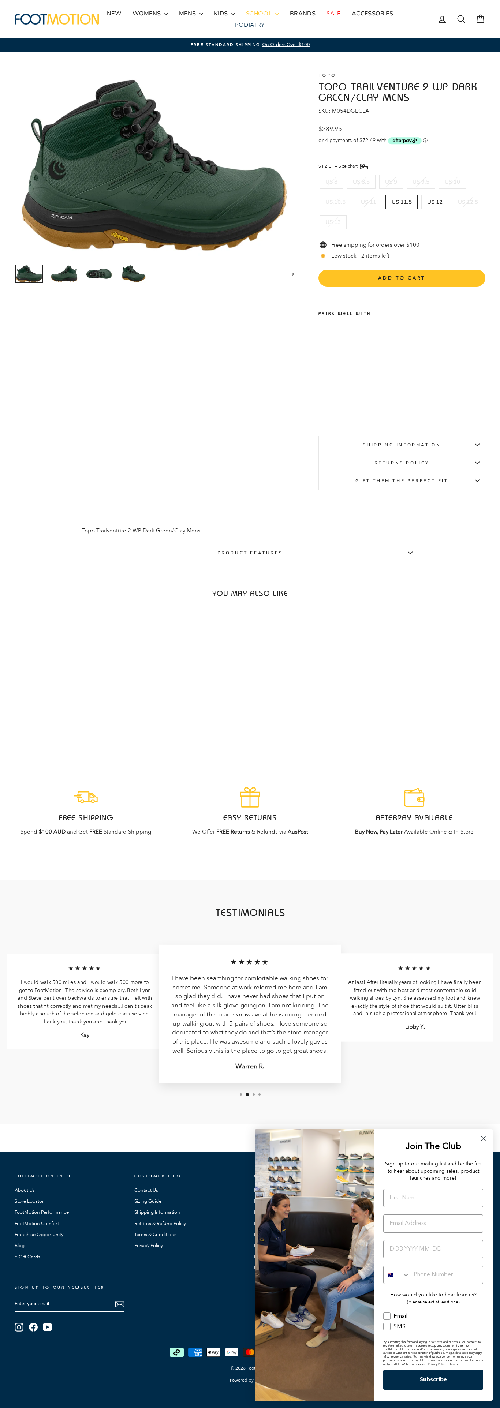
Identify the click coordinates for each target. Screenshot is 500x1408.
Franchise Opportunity (39, 1234)
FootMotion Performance (42, 1212)
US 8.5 (361, 182)
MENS (188, 14)
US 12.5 (468, 202)
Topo (327, 75)
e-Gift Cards (27, 1257)
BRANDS (303, 14)
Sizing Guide (147, 1201)
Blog (20, 1245)
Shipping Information (402, 445)
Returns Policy (401, 463)
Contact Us (146, 1190)
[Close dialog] (483, 1138)
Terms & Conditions (155, 1234)
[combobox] (397, 1275)
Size (338, 166)
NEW (114, 14)
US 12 (435, 202)
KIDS (222, 14)
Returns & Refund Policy (160, 1223)
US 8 (331, 182)
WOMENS (148, 14)
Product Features (250, 553)
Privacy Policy (148, 1245)
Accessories (372, 14)
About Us (25, 1190)
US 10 (452, 182)
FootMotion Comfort (37, 1223)
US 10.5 (335, 202)
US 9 (391, 182)
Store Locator (29, 1201)
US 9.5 (421, 182)
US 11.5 (402, 202)
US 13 (333, 222)
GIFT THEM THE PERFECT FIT (401, 481)
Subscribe (433, 1380)
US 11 (368, 202)
